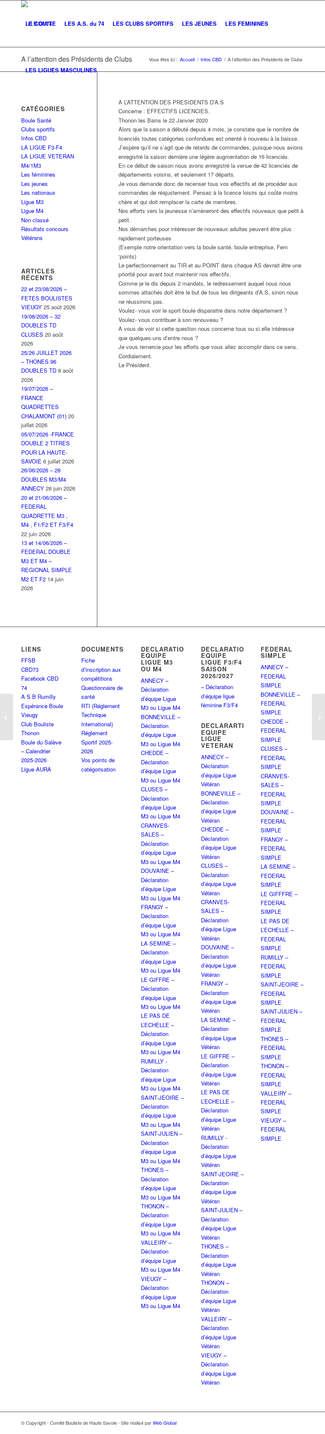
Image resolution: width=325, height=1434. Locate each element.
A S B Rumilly (38, 696)
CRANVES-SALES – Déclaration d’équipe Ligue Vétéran (218, 920)
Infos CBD (34, 138)
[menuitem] (40, 23)
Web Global (164, 1422)
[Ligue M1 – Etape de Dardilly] (6, 717)
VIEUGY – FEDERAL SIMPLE (273, 1129)
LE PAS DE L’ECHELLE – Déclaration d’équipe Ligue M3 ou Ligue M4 (160, 1033)
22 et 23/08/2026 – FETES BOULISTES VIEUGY (46, 298)
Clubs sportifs (38, 129)
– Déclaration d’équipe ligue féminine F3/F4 (219, 696)
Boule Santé (36, 120)
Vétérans (32, 238)
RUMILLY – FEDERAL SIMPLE (274, 966)
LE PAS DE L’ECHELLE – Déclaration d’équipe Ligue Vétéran (218, 1110)
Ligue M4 (32, 211)
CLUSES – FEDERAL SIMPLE (274, 757)
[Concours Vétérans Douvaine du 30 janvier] (318, 717)
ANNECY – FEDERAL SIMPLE (274, 676)
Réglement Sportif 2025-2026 (97, 742)
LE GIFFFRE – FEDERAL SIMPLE (279, 903)
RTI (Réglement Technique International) (100, 715)
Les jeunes (34, 184)
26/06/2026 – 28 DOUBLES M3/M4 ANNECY (43, 479)
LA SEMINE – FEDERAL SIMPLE (278, 875)
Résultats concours (45, 229)
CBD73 (30, 669)
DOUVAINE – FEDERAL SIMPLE (277, 821)
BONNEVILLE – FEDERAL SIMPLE (280, 703)
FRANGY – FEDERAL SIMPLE (274, 848)
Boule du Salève (41, 742)
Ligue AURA (36, 769)
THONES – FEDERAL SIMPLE (274, 1048)
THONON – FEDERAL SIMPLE (275, 1075)
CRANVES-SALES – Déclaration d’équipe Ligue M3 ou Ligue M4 (160, 843)
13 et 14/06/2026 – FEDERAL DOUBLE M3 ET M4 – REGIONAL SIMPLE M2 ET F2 (46, 561)
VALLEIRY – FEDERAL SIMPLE (276, 1102)
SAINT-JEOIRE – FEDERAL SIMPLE (282, 993)
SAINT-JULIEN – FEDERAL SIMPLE (281, 1020)
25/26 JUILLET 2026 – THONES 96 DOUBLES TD (46, 362)
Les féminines (38, 174)
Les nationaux (38, 192)
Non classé (35, 220)
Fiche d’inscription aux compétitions (101, 669)
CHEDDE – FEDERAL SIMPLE (274, 730)
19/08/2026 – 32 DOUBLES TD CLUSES (41, 325)
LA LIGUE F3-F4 (41, 147)
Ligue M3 (32, 202)
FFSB (28, 660)
